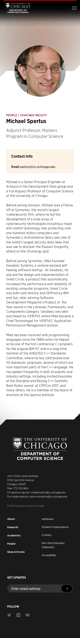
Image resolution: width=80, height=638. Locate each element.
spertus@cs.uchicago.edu (37, 166)
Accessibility (49, 555)
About (11, 519)
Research (12, 527)
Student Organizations (55, 527)
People (11, 543)
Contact (46, 535)
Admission (48, 519)
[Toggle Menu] (74, 8)
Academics (14, 535)
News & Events (16, 552)
